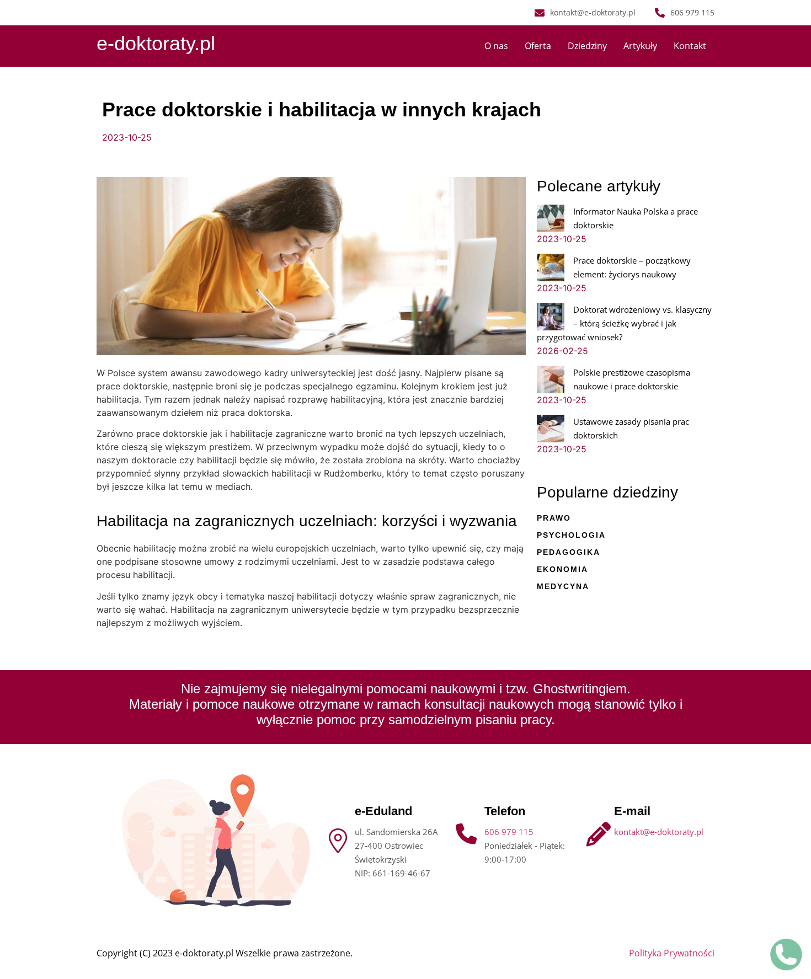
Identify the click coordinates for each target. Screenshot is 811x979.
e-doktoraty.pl (156, 43)
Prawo (554, 517)
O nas (496, 46)
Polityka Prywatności (671, 953)
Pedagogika (568, 552)
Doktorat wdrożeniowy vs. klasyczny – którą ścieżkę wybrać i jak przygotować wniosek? (624, 323)
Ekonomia (562, 569)
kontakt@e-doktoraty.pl (658, 831)
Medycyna (563, 586)
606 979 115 (508, 831)
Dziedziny (587, 46)
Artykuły (640, 46)
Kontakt (690, 46)
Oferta (538, 46)
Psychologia (571, 535)
